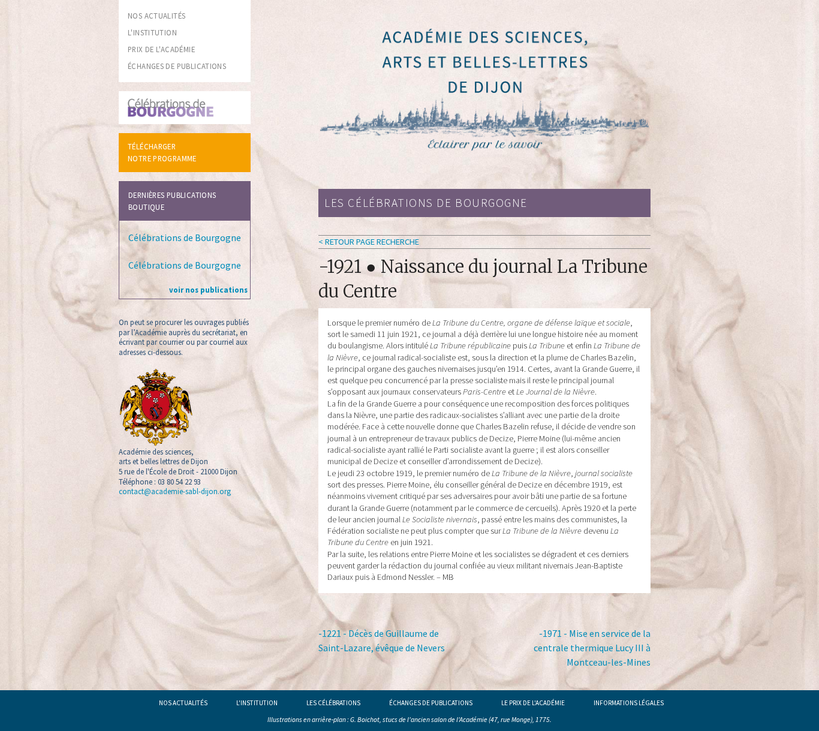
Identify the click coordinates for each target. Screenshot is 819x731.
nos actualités (156, 15)
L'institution (257, 703)
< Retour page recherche (368, 241)
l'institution (152, 32)
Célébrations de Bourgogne (184, 237)
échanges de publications (177, 66)
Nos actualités (183, 703)
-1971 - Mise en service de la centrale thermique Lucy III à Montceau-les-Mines (592, 647)
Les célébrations (333, 703)
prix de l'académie (161, 49)
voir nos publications (208, 289)
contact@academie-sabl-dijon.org (175, 491)
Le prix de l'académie (533, 703)
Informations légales (629, 703)
